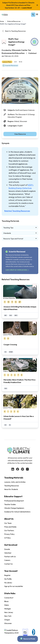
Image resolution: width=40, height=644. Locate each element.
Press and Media (10, 527)
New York (7, 616)
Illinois (6, 601)
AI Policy (7, 538)
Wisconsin (8, 623)
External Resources (13, 21)
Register (7, 575)
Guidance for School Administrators (17, 512)
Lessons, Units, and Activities (14, 482)
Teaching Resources (11, 486)
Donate (7, 549)
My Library (8, 583)
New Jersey (8, 612)
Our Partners (9, 530)
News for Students (11, 489)
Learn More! (27, 8)
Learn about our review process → (17, 270)
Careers (7, 560)
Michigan (7, 609)
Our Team (8, 523)
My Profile (8, 579)
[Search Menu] (33, 14)
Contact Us (8, 564)
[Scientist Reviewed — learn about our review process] (34, 42)
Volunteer (7, 553)
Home (2, 21)
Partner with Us (10, 556)
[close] (37, 5)
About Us (8, 518)
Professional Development (14, 501)
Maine (6, 605)
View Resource (20, 134)
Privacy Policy (9, 534)
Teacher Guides (10, 504)
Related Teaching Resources (17, 211)
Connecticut (8, 598)
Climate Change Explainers (14, 508)
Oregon (7, 620)
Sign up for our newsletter (13, 586)
